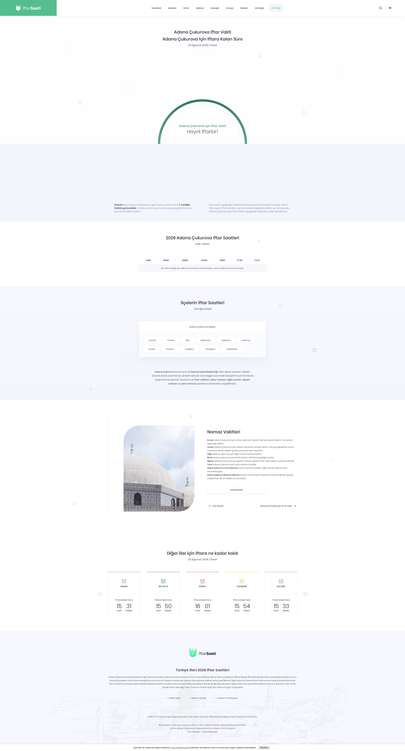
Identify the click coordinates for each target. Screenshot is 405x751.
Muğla (214, 683)
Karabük (281, 680)
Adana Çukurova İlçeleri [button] (202, 326)
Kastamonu (120, 683)
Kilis (136, 683)
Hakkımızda (174, 698)
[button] (380, 8)
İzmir (186, 8)
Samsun (271, 683)
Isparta (240, 680)
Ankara (172, 8)
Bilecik (238, 677)
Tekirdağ (179, 687)
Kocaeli (215, 8)
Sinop (293, 683)
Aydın (199, 677)
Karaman (290, 680)
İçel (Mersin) (225, 680)
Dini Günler (218, 506)
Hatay (216, 680)
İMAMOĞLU (206, 340)
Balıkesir (206, 677)
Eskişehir (168, 680)
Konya (229, 8)
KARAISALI (226, 340)
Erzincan (151, 680)
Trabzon (195, 687)
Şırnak (165, 687)
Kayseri (130, 683)
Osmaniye (248, 683)
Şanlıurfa (280, 683)
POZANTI (170, 349)
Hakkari (208, 680)
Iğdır (234, 680)
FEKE (188, 340)
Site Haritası (194, 731)
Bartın (214, 677)
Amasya (160, 677)
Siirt (288, 683)
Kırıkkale (142, 683)
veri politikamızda (180, 747)
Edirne (137, 680)
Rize (256, 683)
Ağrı (145, 677)
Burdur (261, 677)
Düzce (130, 680)
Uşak (209, 687)
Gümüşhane (198, 680)
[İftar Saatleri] (202, 653)
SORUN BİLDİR (236, 490)
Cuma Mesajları (210, 731)
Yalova (220, 687)
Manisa (199, 683)
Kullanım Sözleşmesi (227, 698)
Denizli (113, 680)
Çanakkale (276, 677)
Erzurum (160, 680)
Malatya (191, 683)
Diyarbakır (121, 680)
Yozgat (227, 687)
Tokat (187, 687)
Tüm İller (276, 8)
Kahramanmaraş (268, 680)
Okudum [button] (264, 747)
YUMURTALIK (231, 349)
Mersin (244, 8)
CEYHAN (170, 340)
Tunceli (203, 687)
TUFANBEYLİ (210, 349)
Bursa (267, 677)
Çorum (293, 677)
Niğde (234, 683)
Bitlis (250, 677)
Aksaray (151, 677)
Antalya (259, 8)
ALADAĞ (152, 340)
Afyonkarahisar (134, 677)
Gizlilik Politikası (198, 698)
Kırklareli (151, 683)
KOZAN (152, 349)
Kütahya (182, 683)
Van (214, 687)
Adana (200, 8)
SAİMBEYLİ (189, 349)
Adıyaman (121, 677)
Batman (221, 677)
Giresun (188, 680)
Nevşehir (226, 683)
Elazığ (143, 680)
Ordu (240, 683)
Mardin (207, 683)
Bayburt (230, 677)
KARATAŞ (246, 340)
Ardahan (185, 677)
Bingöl (244, 677)
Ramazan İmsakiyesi (220, 716)
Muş (220, 683)
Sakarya (262, 683)
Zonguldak (237, 687)
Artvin (193, 677)
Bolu (255, 677)
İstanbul (156, 8)
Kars (111, 683)
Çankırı (285, 677)
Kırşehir (159, 683)
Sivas (171, 687)
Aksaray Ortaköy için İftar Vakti (276, 506)
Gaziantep (178, 680)
